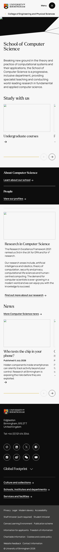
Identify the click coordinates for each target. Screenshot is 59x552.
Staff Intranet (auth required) (18, 516)
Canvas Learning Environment (18, 523)
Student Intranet (42, 516)
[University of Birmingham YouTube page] (36, 457)
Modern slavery (26, 510)
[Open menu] (52, 5)
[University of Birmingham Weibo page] (16, 457)
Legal (14, 510)
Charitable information (14, 536)
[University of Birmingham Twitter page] (26, 447)
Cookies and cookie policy (39, 536)
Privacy (7, 510)
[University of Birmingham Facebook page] (36, 447)
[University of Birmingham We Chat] (26, 457)
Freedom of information (41, 530)
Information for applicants (16, 530)
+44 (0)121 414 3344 (18, 433)
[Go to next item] (52, 157)
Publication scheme (43, 523)
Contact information (32, 543)
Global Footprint (15, 469)
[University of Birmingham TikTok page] (7, 457)
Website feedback (12, 543)
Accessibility (41, 510)
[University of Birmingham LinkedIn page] (16, 447)
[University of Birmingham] (14, 5)
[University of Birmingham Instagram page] (7, 447)
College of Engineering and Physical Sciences (31, 13)
